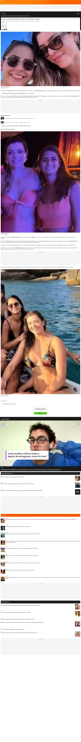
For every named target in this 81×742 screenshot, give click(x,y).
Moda (6, 539)
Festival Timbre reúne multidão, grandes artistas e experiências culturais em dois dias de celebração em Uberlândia (21, 490)
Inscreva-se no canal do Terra (29, 93)
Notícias (6, 525)
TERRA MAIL (2, 3)
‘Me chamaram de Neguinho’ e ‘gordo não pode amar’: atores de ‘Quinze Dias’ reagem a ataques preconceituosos (31, 469)
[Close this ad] (80, 736)
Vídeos (27, 15)
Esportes (6, 532)
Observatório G (13, 15)
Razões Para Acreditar (21, 15)
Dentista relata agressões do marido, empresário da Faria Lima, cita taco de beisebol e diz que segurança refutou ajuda (22, 622)
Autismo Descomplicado (5, 15)
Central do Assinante (8, 3)
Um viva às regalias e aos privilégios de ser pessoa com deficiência (12, 629)
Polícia (2, 482)
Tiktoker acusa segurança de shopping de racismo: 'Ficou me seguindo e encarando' (16, 612)
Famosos (6, 576)
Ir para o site (4, 1)
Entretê (2, 467)
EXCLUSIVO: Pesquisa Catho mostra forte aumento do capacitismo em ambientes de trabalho (17, 619)
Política (6, 554)
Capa (1, 10)
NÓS (4, 10)
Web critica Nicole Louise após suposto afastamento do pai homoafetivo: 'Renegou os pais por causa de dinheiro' (21, 605)
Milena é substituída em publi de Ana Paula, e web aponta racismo (12, 476)
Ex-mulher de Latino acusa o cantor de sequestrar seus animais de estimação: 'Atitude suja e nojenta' (19, 632)
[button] (1, 1)
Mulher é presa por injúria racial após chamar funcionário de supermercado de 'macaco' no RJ (17, 483)
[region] (40, 739)
